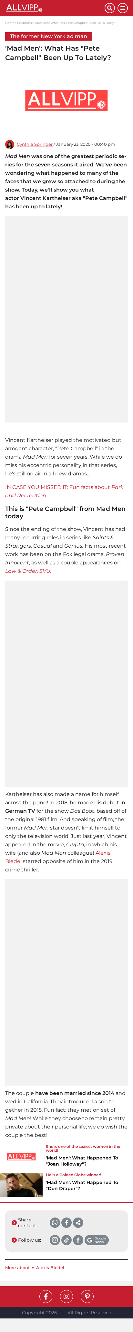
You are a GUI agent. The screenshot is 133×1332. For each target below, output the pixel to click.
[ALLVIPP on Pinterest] (87, 1296)
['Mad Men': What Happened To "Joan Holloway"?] (21, 1157)
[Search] (110, 8)
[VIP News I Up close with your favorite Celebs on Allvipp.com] (55, 8)
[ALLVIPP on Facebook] (46, 1296)
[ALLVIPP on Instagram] (66, 1296)
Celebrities (24, 23)
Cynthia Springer (35, 144)
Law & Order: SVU (27, 571)
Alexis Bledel (50, 1267)
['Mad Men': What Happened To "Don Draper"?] (21, 1185)
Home (9, 23)
